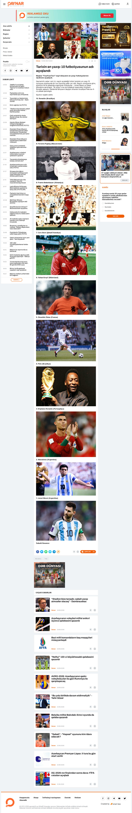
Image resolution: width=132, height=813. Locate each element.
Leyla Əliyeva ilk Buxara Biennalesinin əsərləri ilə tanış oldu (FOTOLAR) (18, 188)
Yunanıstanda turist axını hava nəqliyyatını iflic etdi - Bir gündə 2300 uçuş (19, 263)
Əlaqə (36, 798)
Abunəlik (23, 800)
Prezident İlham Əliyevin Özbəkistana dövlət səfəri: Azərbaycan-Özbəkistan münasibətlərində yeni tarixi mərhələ (19, 132)
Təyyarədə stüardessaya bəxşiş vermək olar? (18, 160)
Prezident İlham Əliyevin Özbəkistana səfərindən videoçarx (18, 140)
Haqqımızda (24, 798)
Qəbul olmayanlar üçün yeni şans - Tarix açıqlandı (19, 238)
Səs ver (115, 216)
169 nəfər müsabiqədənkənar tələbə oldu (19, 244)
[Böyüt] (95, 61)
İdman (53, 610)
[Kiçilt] (89, 61)
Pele (46, 559)
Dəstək (68, 798)
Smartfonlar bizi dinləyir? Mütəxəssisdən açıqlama (18, 207)
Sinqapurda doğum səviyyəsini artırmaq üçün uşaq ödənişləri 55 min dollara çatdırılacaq (19, 174)
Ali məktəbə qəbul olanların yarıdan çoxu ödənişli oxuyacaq (19, 220)
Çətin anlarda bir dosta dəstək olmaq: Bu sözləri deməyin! (18, 117)
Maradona (38, 559)
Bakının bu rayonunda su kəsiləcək (18, 250)
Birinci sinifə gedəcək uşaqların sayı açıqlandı (18, 269)
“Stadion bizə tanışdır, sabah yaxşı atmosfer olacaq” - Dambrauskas (20, 110)
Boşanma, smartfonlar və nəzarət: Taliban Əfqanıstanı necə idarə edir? (19, 227)
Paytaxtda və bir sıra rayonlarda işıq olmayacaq (19, 93)
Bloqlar (5, 48)
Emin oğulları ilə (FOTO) (18, 105)
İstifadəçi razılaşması (51, 798)
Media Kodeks (7, 55)
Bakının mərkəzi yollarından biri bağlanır (19, 274)
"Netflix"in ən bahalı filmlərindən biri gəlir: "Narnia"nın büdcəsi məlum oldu (19, 87)
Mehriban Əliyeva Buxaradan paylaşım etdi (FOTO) (18, 201)
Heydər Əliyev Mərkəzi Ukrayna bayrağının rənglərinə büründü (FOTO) (19, 124)
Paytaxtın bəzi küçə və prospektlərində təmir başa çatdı (19, 195)
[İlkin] (92, 61)
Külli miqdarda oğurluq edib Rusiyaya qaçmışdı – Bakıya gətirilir (19, 256)
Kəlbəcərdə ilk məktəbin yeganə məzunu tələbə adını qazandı (19, 213)
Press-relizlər (7, 52)
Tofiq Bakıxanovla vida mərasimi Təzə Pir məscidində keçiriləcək (18, 181)
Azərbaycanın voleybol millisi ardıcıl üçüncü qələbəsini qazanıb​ (18, 154)
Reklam (78, 798)
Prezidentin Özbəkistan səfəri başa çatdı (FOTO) (18, 233)
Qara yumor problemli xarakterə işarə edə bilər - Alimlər (18, 147)
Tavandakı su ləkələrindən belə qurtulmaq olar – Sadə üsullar (19, 100)
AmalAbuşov (106, 128)
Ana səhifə (7, 26)
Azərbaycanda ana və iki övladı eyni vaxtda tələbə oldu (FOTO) (18, 166)
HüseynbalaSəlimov (108, 115)
